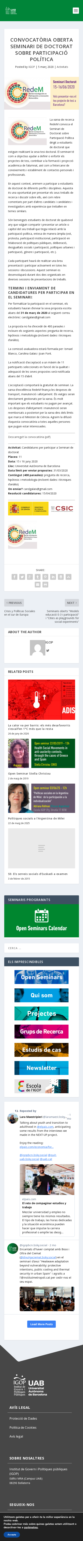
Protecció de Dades (23, 1418)
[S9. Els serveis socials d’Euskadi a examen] (41, 848)
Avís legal (16, 1436)
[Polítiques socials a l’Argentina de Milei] (41, 798)
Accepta (12, 1534)
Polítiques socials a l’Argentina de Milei (36, 818)
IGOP (31, 67)
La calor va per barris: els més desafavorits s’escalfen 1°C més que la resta (39, 727)
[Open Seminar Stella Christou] (41, 753)
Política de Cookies (22, 1427)
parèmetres (31, 1527)
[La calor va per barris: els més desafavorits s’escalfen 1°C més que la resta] (41, 700)
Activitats (62, 67)
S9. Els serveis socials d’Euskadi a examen (38, 874)
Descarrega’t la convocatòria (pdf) (29, 437)
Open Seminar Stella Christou (29, 773)
